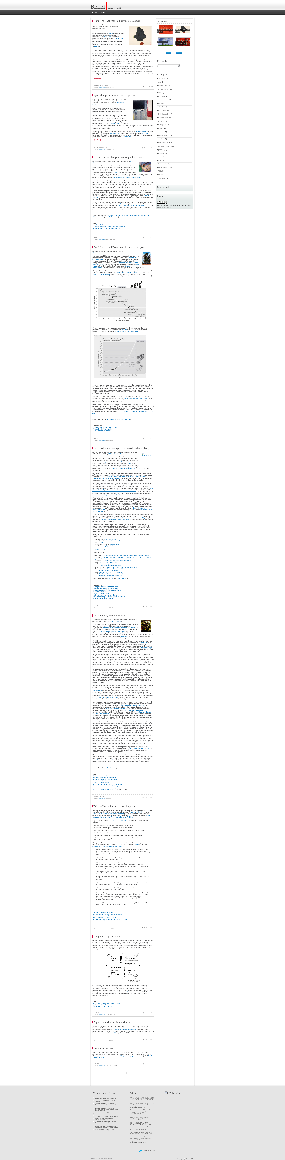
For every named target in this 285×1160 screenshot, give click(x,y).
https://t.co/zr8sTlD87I (135, 1119)
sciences (96, 438)
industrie (161, 121)
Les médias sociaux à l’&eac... (103, 1126)
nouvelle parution (103, 147)
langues (161, 128)
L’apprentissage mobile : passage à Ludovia (116, 20)
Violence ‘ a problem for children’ (110, 572)
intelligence (97, 1012)
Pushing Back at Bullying (115, 569)
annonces (161, 78)
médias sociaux (163, 135)
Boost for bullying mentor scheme (111, 564)
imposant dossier (137, 812)
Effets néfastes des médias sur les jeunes (115, 806)
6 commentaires (149, 86)
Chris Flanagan (124, 419)
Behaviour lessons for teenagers (110, 575)
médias (96, 926)
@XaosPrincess (134, 1124)
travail (160, 174)
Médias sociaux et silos (163, 42)
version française (132, 331)
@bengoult (132, 1136)
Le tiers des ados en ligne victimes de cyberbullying (121, 448)
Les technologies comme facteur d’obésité (107, 914)
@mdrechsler (141, 1124)
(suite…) (97, 78)
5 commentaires (149, 237)
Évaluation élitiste (103, 1048)
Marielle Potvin (141, 132)
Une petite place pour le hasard (103, 1006)
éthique (161, 103)
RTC (149, 705)
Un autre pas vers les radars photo (132, 705)
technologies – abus (165, 167)
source (124, 330)
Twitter (132, 1093)
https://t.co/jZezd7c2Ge (136, 1113)
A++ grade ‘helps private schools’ (131, 1056)
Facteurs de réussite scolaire (102, 912)
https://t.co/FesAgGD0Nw (145, 1126)
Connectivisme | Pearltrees (102, 1097)
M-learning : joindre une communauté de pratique (180, 43)
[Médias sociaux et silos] (165, 46)
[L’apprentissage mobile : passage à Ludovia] (183, 33)
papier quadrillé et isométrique (125, 1029)
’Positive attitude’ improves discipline (111, 574)
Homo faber (142, 643)
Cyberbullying (115, 544)
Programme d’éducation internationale (116, 462)
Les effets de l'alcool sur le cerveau (109, 1112)
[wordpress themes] (188, 1159)
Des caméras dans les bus (115, 709)
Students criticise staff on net (107, 697)
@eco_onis (132, 1097)
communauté (163, 85)
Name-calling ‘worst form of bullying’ (110, 495)
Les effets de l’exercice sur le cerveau (105, 225)
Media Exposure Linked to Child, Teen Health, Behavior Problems (121, 816)
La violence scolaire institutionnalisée (105, 779)
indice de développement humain (136, 398)
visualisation (162, 178)
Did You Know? (119, 331)
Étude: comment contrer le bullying (104, 595)
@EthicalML (141, 1132)
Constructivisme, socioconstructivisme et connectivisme (104, 1123)
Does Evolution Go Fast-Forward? (128, 272)
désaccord (127, 137)
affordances (128, 992)
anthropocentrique (146, 648)
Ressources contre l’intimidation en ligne (106, 590)
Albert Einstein (116, 621)
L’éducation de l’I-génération (102, 429)
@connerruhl (138, 1123)
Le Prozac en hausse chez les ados (131, 205)
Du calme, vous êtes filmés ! (134, 710)
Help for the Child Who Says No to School (116, 519)
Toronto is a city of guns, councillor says (111, 631)
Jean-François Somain (101, 253)
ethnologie (162, 107)
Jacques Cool (119, 38)
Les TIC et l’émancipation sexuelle (104, 917)
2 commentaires (149, 438)
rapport (128, 463)
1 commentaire (149, 1064)
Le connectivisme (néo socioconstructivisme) (105, 1097)
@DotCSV (144, 1123)
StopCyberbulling (109, 546)
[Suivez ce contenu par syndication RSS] (168, 1093)
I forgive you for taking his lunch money (117, 560)
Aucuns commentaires (147, 797)
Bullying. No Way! (101, 549)
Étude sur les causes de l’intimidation (105, 588)
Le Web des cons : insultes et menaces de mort (109, 784)
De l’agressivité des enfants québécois (105, 916)
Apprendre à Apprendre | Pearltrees (104, 1115)
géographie (162, 110)
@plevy (137, 1122)
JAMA (116, 172)
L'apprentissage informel (106, 936)
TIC (104, 796)
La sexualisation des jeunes (104, 1119)
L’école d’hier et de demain (101, 431)
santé (95, 237)
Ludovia (110, 33)
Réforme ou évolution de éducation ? (105, 427)
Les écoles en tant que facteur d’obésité (106, 228)
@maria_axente (134, 1132)
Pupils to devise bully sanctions (110, 565)
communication (163, 89)
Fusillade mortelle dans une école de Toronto (119, 628)
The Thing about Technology (138, 748)
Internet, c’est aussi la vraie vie (103, 789)
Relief (98, 6)
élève (97, 699)
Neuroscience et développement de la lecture (106, 1116)
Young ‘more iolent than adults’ (103, 760)
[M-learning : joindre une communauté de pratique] (183, 46)
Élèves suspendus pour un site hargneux (106, 786)
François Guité (102, 87)
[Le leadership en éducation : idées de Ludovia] (165, 33)
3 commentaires (149, 1039)
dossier (136, 844)
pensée (161, 150)
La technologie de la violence (102, 598)
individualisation (163, 114)
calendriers (114, 1033)
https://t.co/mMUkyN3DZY (142, 1133)
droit (95, 147)
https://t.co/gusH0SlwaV (136, 1142)
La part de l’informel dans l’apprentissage (106, 1003)
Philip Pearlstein (112, 217)
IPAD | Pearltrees (99, 1129)
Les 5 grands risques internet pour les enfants (108, 597)
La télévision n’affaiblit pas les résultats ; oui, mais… (110, 919)
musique (161, 139)
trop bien (124, 636)
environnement (163, 100)
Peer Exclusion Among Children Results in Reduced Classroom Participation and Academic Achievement (119, 477)
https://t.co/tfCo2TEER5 (147, 1099)
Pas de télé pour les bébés (101, 921)
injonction (144, 133)
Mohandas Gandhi (114, 454)
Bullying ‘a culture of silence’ (109, 570)
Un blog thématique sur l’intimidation (105, 587)
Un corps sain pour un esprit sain (104, 230)
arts (159, 82)
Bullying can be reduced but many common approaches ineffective (126, 555)
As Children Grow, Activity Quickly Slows (127, 177)
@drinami (132, 1123)
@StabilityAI (148, 1124)
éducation (96, 85)
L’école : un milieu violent (101, 593)
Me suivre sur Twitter (149, 1150)
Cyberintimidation (110, 539)
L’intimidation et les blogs (101, 776)
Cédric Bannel (98, 30)
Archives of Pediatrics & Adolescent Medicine (108, 814)
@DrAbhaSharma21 (145, 1122)
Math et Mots (114, 133)
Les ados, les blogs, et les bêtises (104, 777)
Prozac (122, 204)
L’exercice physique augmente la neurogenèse (108, 226)
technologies (97, 796)
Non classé (105, 85)
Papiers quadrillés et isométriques (111, 1022)
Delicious (176, 1093)
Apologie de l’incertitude (100, 1005)
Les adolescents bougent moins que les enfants (118, 157)
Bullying (101, 542)
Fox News (109, 843)
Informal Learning (129, 949)
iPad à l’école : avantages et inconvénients (105, 1130)
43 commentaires (148, 148)
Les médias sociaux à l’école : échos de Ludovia (106, 1127)
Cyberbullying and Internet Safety (116, 541)
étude (98, 171)
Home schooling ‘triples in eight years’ (135, 518)
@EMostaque (144, 1129)
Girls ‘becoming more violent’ (109, 562)
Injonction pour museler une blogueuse (114, 95)
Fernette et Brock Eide (119, 820)
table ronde (108, 37)
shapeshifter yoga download (102, 1118)
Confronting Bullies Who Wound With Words (122, 567)
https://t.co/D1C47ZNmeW (136, 1107)
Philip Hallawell (122, 579)
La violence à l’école (99, 592)
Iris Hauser (124, 768)
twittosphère (115, 123)
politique (161, 153)
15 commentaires (148, 927)
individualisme (163, 117)
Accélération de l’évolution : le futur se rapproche (120, 247)
